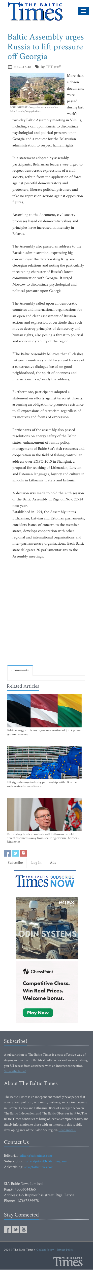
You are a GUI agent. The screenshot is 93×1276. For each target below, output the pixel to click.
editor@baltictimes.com (36, 1155)
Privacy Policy (65, 1250)
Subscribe (15, 862)
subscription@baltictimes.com (46, 1161)
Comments (20, 670)
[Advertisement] (46, 612)
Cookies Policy (45, 1250)
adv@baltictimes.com (39, 1167)
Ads (53, 862)
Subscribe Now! (15, 1071)
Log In (36, 862)
